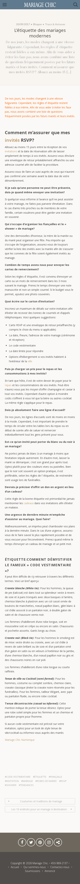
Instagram (49, 843)
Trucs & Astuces (55, 24)
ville (30, 361)
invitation (12, 781)
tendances (27, 785)
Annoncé (50, 871)
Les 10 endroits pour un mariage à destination (39, 809)
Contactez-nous (58, 843)
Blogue (37, 24)
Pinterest (40, 843)
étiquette (40, 776)
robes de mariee (47, 781)
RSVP (64, 781)
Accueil (15, 867)
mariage (28, 781)
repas (8, 385)
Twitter (31, 843)
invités (12, 140)
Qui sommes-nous (34, 867)
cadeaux (29, 503)
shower (11, 785)
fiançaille (56, 776)
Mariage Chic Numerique (20, 740)
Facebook (22, 843)
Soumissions (32, 871)
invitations (11, 151)
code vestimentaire (18, 776)
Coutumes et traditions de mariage (41, 801)
